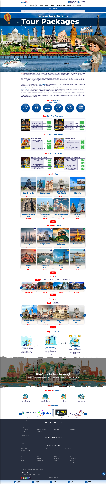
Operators (27, 474)
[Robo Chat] (103, 473)
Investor (22, 474)
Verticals (32, 5)
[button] (1, 40)
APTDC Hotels (46, 448)
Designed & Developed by (53, 477)
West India (23, 431)
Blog (71, 456)
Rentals (41, 469)
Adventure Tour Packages (59, 424)
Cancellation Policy (40, 460)
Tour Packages (40, 5)
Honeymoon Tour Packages (76, 424)
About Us (38, 456)
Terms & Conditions (73, 458)
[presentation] (21, 287)
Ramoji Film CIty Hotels (25, 450)
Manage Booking (71, 5)
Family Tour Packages (25, 427)
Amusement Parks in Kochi (76, 439)
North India (56, 429)
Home (27, 5)
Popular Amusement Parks (56, 437)
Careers (22, 458)
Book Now (49, 123)
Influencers (40, 474)
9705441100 (72, 2)
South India (40, 431)
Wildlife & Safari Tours (42, 427)
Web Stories (22, 464)
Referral (35, 474)
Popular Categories (48, 422)
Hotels (53, 5)
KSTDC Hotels (68, 448)
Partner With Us (56, 458)
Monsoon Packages (42, 429)
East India (73, 429)
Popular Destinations (57, 422)
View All (53, 221)
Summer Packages (74, 427)
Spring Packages (24, 429)
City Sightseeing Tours (25, 424)
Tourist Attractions (57, 456)
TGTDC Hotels (24, 448)
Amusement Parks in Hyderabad (27, 439)
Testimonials (39, 458)
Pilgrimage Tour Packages (43, 424)
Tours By (47, 5)
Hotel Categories (49, 445)
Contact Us (55, 460)
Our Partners (72, 460)
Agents (31, 474)
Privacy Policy (23, 460)
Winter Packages (57, 427)
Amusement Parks (61, 5)
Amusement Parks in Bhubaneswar (61, 439)
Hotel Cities (55, 462)
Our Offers (22, 462)
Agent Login (78, 5)
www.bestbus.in (76, 478)
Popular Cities (47, 437)
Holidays (38, 462)
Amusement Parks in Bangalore (44, 439)
